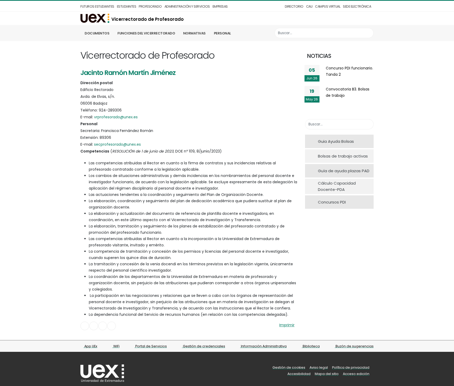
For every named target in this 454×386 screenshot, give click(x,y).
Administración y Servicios (187, 6)
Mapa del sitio (327, 374)
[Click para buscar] (368, 33)
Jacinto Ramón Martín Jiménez (128, 72)
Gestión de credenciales (203, 346)
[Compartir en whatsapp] (111, 326)
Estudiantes (126, 6)
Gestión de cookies (288, 367)
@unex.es (116, 117)
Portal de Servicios (151, 346)
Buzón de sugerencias (354, 346)
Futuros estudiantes (97, 6)
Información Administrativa (263, 346)
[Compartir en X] (93, 326)
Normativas (194, 33)
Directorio (294, 6)
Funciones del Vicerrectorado (146, 33)
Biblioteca (311, 346)
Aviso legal (318, 367)
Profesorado (150, 6)
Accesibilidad (299, 374)
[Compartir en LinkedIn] (102, 326)
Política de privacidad (350, 367)
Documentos (97, 33)
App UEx (90, 346)
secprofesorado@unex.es (117, 144)
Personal (222, 33)
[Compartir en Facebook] (84, 326)
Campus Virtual (327, 6)
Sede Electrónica (357, 6)
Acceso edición (356, 374)
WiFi (116, 346)
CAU (309, 6)
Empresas (220, 6)
